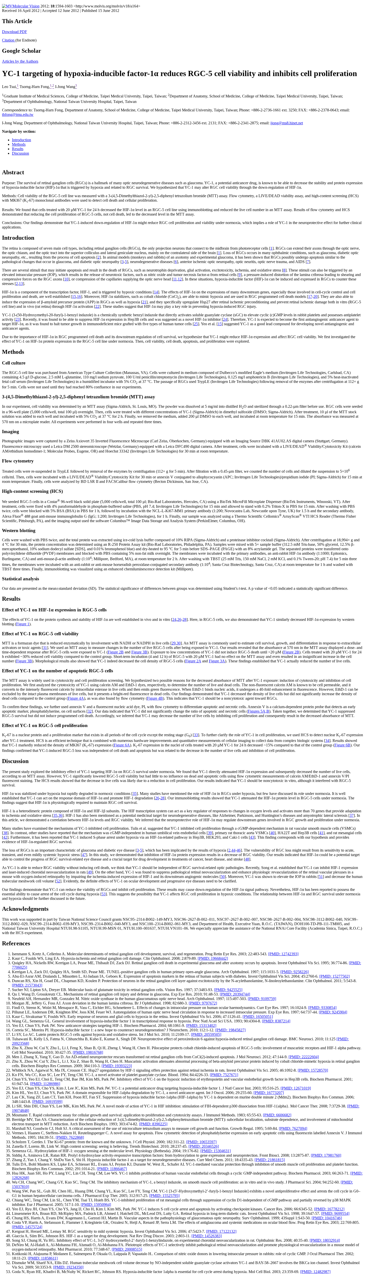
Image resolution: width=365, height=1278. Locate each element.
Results (17, 149)
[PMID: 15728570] (313, 1070)
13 (21, 283)
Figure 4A (76, 698)
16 (79, 296)
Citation (8, 40)
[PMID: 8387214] (276, 1021)
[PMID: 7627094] (293, 1128)
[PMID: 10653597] (201, 1142)
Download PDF (14, 32)
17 (310, 296)
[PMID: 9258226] (294, 972)
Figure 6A (122, 745)
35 (135, 793)
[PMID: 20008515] (127, 1249)
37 (352, 815)
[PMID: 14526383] (206, 1236)
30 (179, 643)
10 (66, 279)
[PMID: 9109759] (262, 999)
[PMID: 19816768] (88, 1052)
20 (315, 296)
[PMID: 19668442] (213, 958)
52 (58, 881)
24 (225, 319)
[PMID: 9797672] (203, 1003)
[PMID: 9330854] (322, 1007)
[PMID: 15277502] (334, 976)
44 (233, 850)
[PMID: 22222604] (304, 1057)
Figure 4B (155, 698)
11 (175, 279)
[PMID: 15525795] (164, 1195)
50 (223, 876)
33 (196, 735)
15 (74, 296)
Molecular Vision (25, 6)
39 (210, 833)
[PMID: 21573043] (27, 985)
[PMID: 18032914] (325, 1240)
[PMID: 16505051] (258, 1016)
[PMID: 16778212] (329, 1209)
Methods (19, 144)
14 (156, 292)
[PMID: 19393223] (117, 1066)
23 (18, 319)
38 (5, 833)
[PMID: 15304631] (215, 1151)
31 (45, 647)
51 (321, 876)
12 (180, 279)
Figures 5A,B (258, 711)
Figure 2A (193, 661)
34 (327, 740)
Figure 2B (116, 652)
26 (179, 619)
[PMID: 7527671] (224, 1075)
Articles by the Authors (20, 61)
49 (90, 872)
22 (97, 306)
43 (252, 837)
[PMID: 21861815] (270, 1160)
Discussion (20, 153)
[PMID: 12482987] (315, 1272)
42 (5, 837)
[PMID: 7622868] (70, 1137)
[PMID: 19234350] (68, 1267)
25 (196, 324)
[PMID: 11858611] (43, 1258)
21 (144, 302)
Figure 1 (22, 624)
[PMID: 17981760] (326, 1155)
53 (104, 894)
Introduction (21, 140)
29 (174, 643)
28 (184, 619)
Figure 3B (139, 652)
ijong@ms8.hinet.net (286, 123)
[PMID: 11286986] (45, 1084)
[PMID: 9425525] (228, 990)
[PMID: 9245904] (333, 1012)
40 (272, 833)
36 (60, 815)
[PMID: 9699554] (335, 1213)
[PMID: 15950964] (96, 1204)
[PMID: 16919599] (47, 1101)
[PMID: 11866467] (112, 1169)
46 (239, 850)
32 (90, 711)
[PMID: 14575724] (27, 1227)
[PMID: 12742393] (283, 954)
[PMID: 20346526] (203, 1146)
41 (321, 833)
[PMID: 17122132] (221, 1231)
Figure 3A (217, 661)
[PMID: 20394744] (235, 994)
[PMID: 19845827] (230, 1030)
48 (247, 859)
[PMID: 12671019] (296, 1088)
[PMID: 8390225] (153, 1124)
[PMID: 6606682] (277, 1115)
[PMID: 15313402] (201, 1025)
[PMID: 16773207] (269, 1093)
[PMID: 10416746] (327, 1218)
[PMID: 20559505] (206, 1034)
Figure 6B (342, 745)
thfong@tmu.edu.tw (18, 114)
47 (84, 855)
